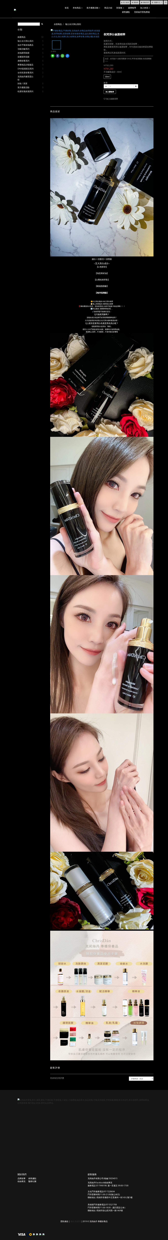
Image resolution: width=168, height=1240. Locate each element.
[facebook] (57, 56)
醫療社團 (32, 1181)
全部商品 (58, 24)
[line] (52, 56)
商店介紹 (108, 7)
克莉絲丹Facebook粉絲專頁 (100, 1182)
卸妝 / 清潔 (22, 83)
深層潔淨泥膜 (23, 56)
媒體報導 (132, 7)
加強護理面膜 (23, 52)
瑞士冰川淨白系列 (25, 41)
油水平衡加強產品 (25, 45)
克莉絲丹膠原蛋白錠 (25, 78)
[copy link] (67, 56)
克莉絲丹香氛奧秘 (142, 12)
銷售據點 (126, 12)
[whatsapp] (62, 56)
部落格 (119, 7)
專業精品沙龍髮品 (25, 64)
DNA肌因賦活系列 (26, 68)
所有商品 (77, 7)
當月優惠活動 (93, 7)
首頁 (67, 7)
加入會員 (144, 7)
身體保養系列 (23, 60)
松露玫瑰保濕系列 (25, 91)
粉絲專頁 (23, 1181)
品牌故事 (23, 1178)
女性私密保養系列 (25, 72)
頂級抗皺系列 (23, 49)
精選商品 (21, 37)
